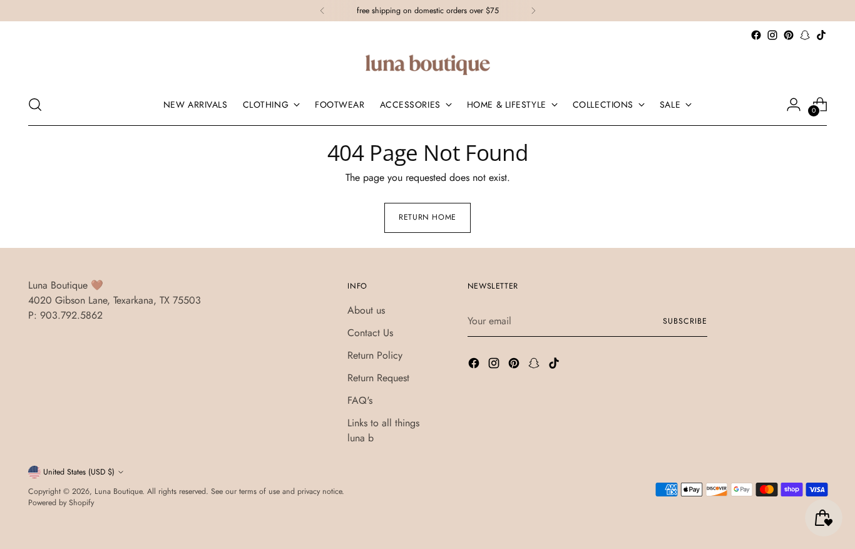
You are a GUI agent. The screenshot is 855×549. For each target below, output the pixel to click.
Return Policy (374, 355)
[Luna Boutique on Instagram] (772, 35)
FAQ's (359, 400)
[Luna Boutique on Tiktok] (821, 35)
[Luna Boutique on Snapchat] (805, 35)
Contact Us (370, 333)
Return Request (378, 378)
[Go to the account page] (793, 104)
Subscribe (685, 321)
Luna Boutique (118, 491)
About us (366, 310)
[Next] (533, 10)
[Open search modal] (35, 104)
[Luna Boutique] (427, 63)
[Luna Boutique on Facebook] (756, 35)
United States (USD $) (79, 472)
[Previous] (322, 10)
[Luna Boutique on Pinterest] (788, 35)
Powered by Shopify (61, 502)
